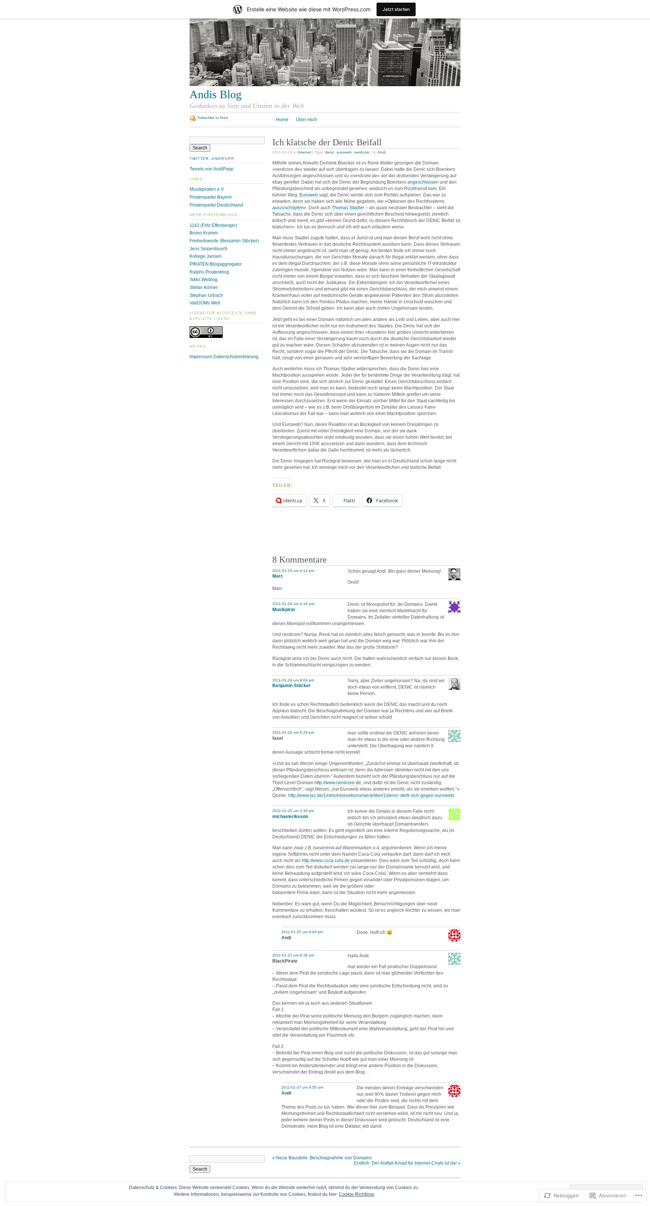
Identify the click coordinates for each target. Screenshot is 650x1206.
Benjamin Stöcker (291, 685)
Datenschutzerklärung (235, 356)
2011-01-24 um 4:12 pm (293, 571)
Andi (382, 152)
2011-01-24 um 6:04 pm (293, 680)
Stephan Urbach (206, 295)
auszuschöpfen (288, 207)
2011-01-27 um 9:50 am (302, 1087)
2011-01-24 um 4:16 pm (293, 604)
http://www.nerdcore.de (337, 782)
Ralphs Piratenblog (209, 272)
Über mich (306, 119)
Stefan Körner (204, 287)
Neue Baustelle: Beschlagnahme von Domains (322, 1157)
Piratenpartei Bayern (211, 197)
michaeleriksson (290, 816)
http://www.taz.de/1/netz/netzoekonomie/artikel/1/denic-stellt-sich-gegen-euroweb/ (371, 795)
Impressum (201, 356)
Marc (277, 576)
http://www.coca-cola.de (326, 860)
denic (329, 152)
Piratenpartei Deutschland (216, 205)
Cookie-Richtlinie (356, 1194)
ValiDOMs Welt (205, 303)
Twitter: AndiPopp (212, 159)
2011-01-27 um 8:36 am (293, 955)
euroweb (344, 152)
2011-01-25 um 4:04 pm (302, 932)
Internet (304, 152)
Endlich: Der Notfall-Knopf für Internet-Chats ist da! (407, 1163)
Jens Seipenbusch (209, 248)
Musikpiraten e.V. (207, 189)
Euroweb (308, 195)
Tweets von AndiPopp (212, 169)
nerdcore (361, 152)
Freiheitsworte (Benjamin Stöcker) (224, 240)
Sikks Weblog (203, 279)
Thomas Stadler (348, 207)
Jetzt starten (396, 9)
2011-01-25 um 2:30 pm (293, 811)
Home (282, 119)
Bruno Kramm (204, 233)
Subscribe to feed (212, 118)
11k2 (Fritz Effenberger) (213, 225)
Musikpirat (283, 609)
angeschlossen (423, 182)
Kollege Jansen (206, 256)
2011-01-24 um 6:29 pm (293, 732)
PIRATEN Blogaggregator (216, 264)
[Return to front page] (325, 84)
